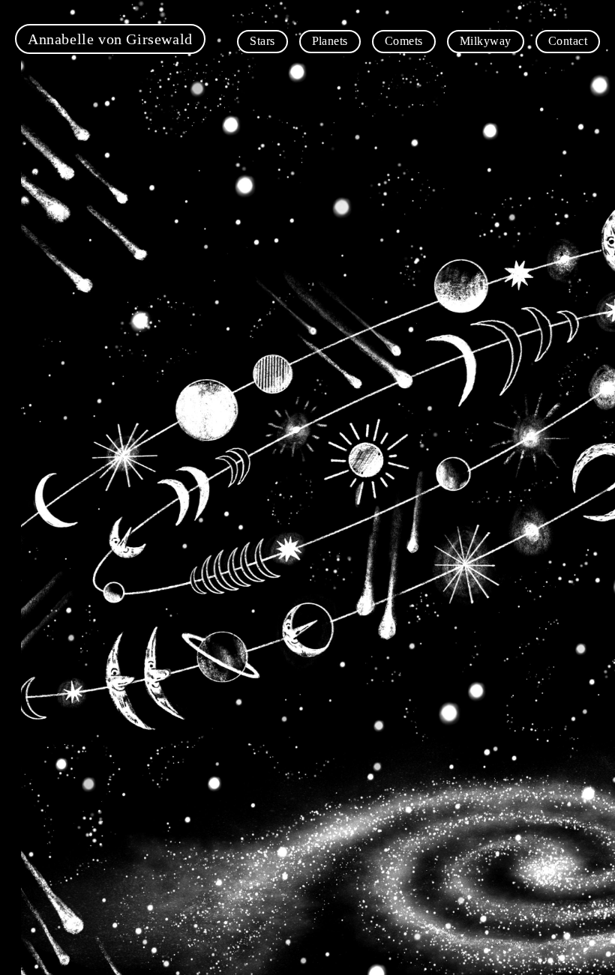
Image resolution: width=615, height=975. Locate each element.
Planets (330, 40)
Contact (567, 40)
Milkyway (486, 40)
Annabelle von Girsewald (110, 39)
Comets (404, 40)
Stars (262, 40)
